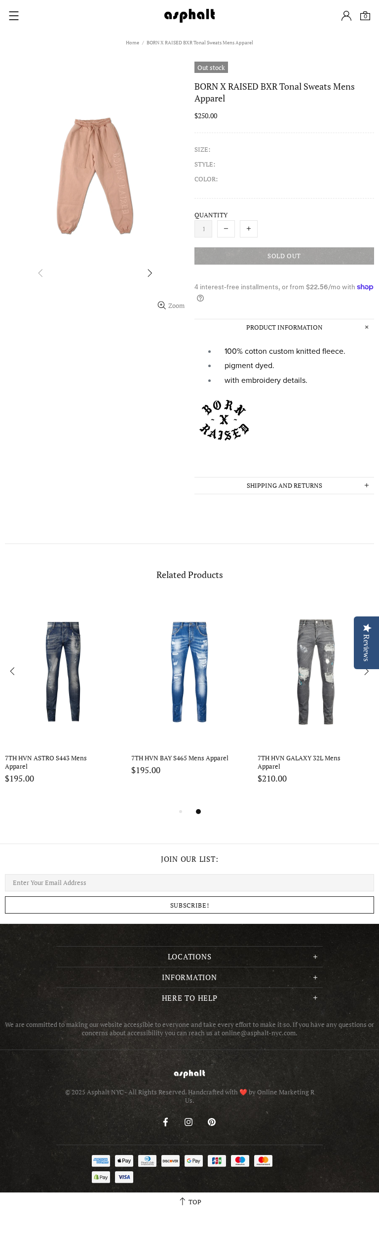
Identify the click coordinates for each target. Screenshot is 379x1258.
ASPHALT (189, 1074)
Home (132, 42)
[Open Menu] (14, 16)
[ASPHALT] (189, 16)
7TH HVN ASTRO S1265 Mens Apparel (174, 762)
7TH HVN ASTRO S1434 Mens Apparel (301, 762)
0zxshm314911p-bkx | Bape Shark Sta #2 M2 (54, 762)
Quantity (210, 215)
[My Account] (346, 16)
